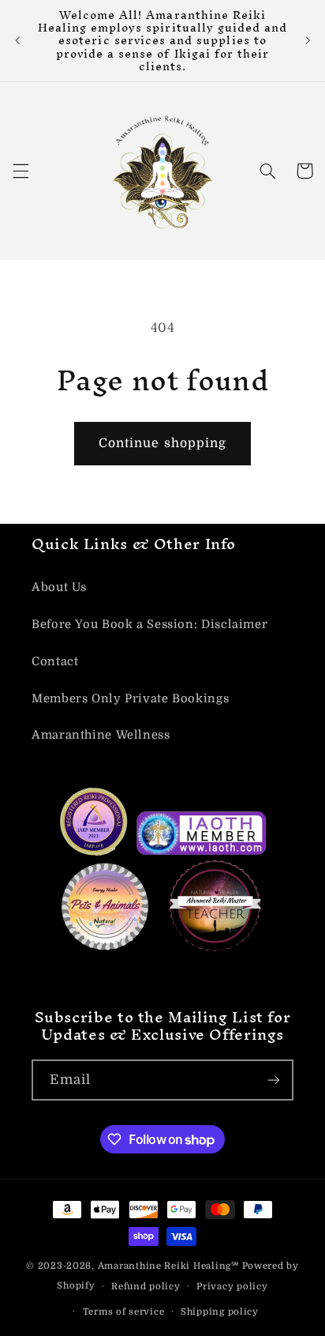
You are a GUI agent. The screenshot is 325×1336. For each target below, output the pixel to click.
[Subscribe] (274, 1079)
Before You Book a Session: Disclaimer (149, 624)
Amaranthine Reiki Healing (164, 1266)
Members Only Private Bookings (130, 699)
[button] (20, 170)
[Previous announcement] (17, 40)
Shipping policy (220, 1312)
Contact (55, 661)
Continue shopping (162, 443)
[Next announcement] (307, 40)
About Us (59, 587)
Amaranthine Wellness (101, 735)
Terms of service (124, 1312)
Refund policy (146, 1286)
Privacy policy (231, 1286)
